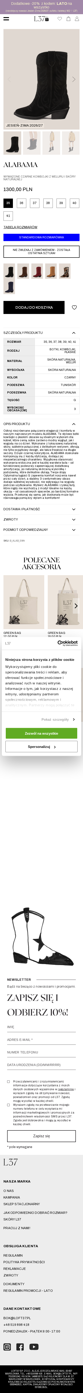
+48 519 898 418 (16, 1325)
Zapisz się (41, 1136)
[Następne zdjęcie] (73, 79)
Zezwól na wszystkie (41, 733)
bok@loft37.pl (17, 1318)
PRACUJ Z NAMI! (16, 1228)
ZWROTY (10, 1275)
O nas (8, 1191)
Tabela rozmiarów (20, 227)
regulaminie (66, 1089)
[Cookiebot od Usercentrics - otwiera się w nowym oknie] (58, 643)
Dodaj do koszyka (34, 307)
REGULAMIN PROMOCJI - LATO (28, 1290)
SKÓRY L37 (12, 1219)
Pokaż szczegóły (55, 719)
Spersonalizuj (39, 747)
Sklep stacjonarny (21, 1204)
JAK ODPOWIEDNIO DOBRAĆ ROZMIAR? (35, 1213)
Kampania (11, 1197)
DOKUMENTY (14, 1284)
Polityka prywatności (24, 1262)
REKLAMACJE (14, 1269)
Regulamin (13, 1255)
